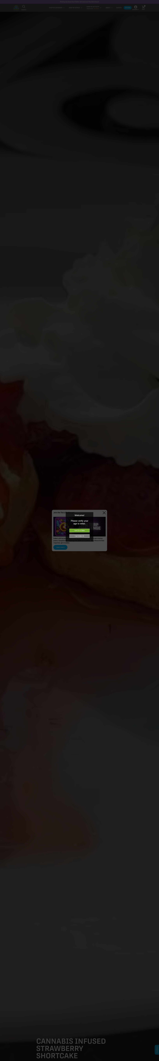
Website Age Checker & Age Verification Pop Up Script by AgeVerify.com (156, 1060)
